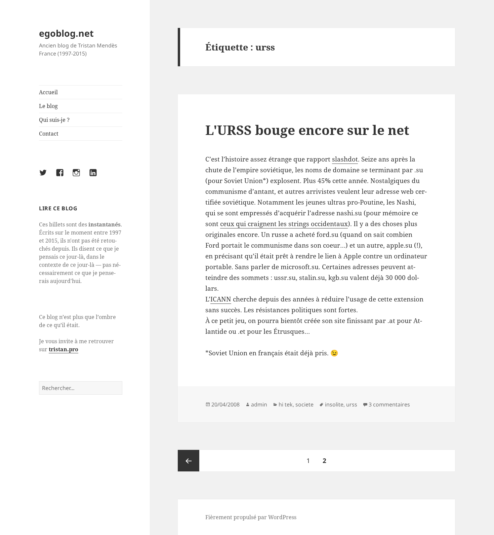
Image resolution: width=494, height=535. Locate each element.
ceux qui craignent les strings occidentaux (284, 223)
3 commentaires (389, 404)
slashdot (345, 159)
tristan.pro (63, 349)
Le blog (48, 106)
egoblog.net (66, 33)
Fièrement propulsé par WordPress (250, 517)
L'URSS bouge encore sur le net (307, 130)
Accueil (48, 92)
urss (351, 404)
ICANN (220, 299)
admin (259, 404)
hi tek (286, 404)
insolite (334, 404)
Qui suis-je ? (54, 119)
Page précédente (188, 460)
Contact (48, 133)
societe (304, 404)
